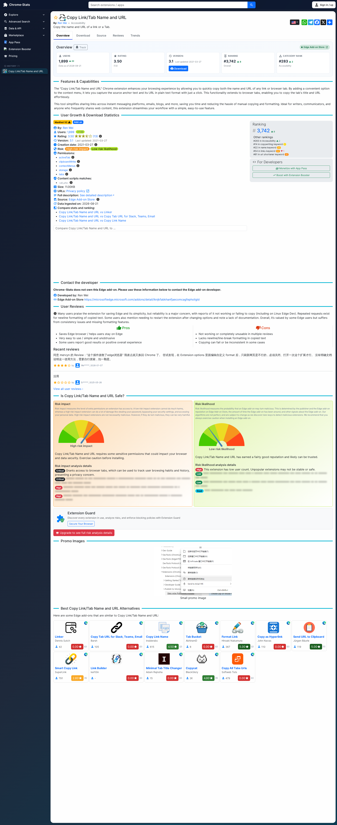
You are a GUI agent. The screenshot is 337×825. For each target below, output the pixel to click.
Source (101, 35)
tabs (61, 174)
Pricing (13, 55)
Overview (63, 35)
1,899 (71, 132)
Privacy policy (76, 191)
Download (83, 35)
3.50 (83, 136)
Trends (135, 35)
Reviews (118, 35)
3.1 (71, 140)
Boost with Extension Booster (293, 175)
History (13, 66)
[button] (324, 4)
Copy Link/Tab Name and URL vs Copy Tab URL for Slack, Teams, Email (107, 216)
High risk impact (77, 149)
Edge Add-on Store (314, 47)
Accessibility (78, 22)
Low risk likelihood (104, 149)
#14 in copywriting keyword (269, 144)
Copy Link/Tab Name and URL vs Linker (85, 212)
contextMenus (67, 165)
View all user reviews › (68, 389)
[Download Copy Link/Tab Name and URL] (193, 62)
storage (63, 170)
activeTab (64, 157)
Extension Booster (20, 49)
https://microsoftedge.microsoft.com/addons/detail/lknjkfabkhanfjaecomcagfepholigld (142, 299)
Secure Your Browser (81, 523)
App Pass (14, 42)
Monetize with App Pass (293, 168)
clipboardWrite (67, 161)
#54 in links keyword (266, 151)
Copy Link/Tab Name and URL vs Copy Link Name (92, 220)
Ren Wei (62, 22)
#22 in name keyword (266, 147)
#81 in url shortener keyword (270, 154)
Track (82, 47)
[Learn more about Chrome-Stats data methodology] (98, 199)
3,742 (266, 131)
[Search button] (251, 5)
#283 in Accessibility (264, 141)
